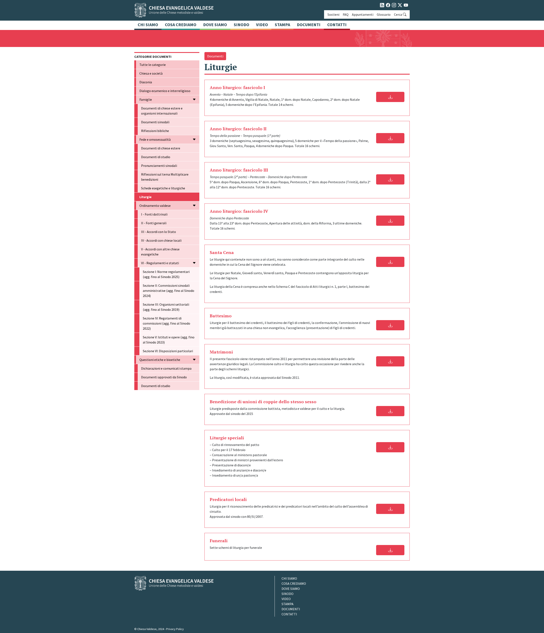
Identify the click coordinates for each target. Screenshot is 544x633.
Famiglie (145, 99)
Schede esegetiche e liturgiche (163, 188)
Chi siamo (148, 24)
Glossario (384, 14)
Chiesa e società (151, 73)
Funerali (219, 541)
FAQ (345, 14)
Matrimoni (221, 352)
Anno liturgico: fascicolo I (237, 87)
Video (262, 24)
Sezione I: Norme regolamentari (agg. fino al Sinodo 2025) (166, 274)
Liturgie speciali (227, 438)
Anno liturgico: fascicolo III (239, 170)
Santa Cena (222, 252)
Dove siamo (215, 24)
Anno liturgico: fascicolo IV (239, 211)
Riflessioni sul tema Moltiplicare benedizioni (164, 177)
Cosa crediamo (180, 24)
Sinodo (241, 24)
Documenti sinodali (155, 122)
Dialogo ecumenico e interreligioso (164, 91)
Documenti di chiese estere (160, 148)
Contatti (337, 24)
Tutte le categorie (152, 64)
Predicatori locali (228, 499)
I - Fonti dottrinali (154, 214)
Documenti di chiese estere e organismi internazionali (162, 110)
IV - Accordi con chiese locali (161, 240)
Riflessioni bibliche (155, 131)
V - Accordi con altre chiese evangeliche (160, 251)
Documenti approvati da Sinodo (164, 377)
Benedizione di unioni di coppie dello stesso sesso (263, 401)
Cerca (398, 14)
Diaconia (145, 82)
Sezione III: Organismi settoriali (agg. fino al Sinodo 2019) (166, 307)
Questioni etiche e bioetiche (159, 360)
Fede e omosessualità (155, 139)
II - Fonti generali (153, 223)
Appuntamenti (362, 14)
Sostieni (333, 14)
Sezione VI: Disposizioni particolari (168, 351)
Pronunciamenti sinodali (159, 165)
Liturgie (145, 197)
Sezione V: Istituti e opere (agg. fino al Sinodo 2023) (168, 339)
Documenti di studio (155, 157)
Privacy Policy (175, 629)
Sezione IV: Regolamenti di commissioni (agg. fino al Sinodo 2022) (166, 323)
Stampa (282, 24)
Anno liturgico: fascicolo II (238, 129)
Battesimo (221, 316)
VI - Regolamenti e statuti (160, 263)
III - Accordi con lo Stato (158, 232)
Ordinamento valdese (155, 205)
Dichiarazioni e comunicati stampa (166, 368)
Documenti (308, 24)
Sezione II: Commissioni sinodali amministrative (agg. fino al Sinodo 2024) (168, 290)
